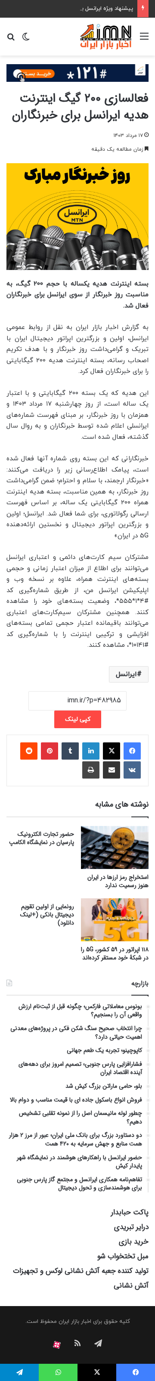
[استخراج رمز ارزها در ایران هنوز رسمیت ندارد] (115, 847)
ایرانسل (126, 674)
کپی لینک (77, 719)
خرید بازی (134, 1242)
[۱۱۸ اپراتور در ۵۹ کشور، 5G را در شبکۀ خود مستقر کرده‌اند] (115, 919)
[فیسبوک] (132, 751)
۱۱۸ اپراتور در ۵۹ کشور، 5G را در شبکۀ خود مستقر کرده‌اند (115, 953)
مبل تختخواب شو (123, 1256)
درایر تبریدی (131, 1227)
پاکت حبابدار (130, 1212)
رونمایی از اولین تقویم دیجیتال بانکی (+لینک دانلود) (47, 915)
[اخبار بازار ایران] (106, 37)
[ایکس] (111, 751)
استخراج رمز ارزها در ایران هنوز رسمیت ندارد (118, 881)
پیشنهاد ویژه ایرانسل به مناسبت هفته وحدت (80, 8)
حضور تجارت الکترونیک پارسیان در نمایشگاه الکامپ (41, 838)
